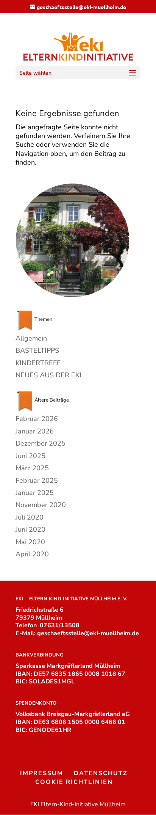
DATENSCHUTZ (101, 773)
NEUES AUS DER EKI (48, 375)
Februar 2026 (37, 418)
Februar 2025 (37, 480)
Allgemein (31, 338)
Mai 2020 (30, 541)
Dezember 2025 (41, 443)
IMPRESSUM (41, 773)
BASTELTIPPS (37, 350)
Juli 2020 (30, 517)
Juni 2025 (30, 455)
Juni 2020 (30, 529)
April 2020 (32, 554)
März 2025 (32, 468)
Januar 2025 (35, 492)
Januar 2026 (35, 431)
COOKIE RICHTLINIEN (74, 782)
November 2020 (41, 504)
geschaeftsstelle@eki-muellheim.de (88, 633)
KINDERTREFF (38, 362)
